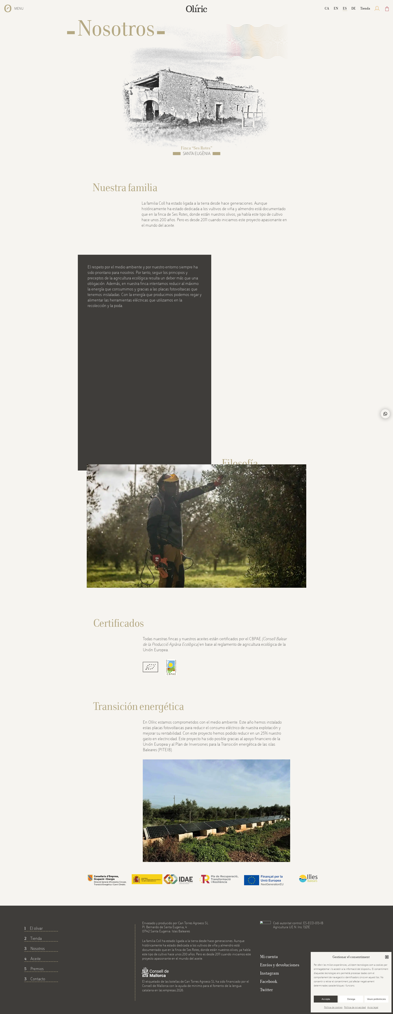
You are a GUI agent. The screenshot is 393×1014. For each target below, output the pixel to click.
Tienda (33, 938)
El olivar (33, 928)
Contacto (34, 979)
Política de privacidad (355, 1007)
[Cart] (387, 8)
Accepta (326, 999)
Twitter (266, 989)
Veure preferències (376, 999)
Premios (34, 968)
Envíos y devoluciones (279, 965)
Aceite (32, 958)
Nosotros (34, 948)
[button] (386, 957)
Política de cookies (333, 1007)
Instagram (269, 973)
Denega (351, 999)
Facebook (268, 981)
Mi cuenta (269, 956)
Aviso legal (372, 1007)
